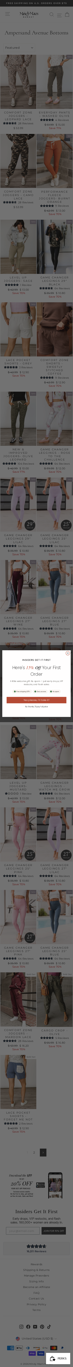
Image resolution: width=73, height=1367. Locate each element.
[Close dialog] (68, 653)
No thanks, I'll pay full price (36, 706)
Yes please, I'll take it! (36, 700)
